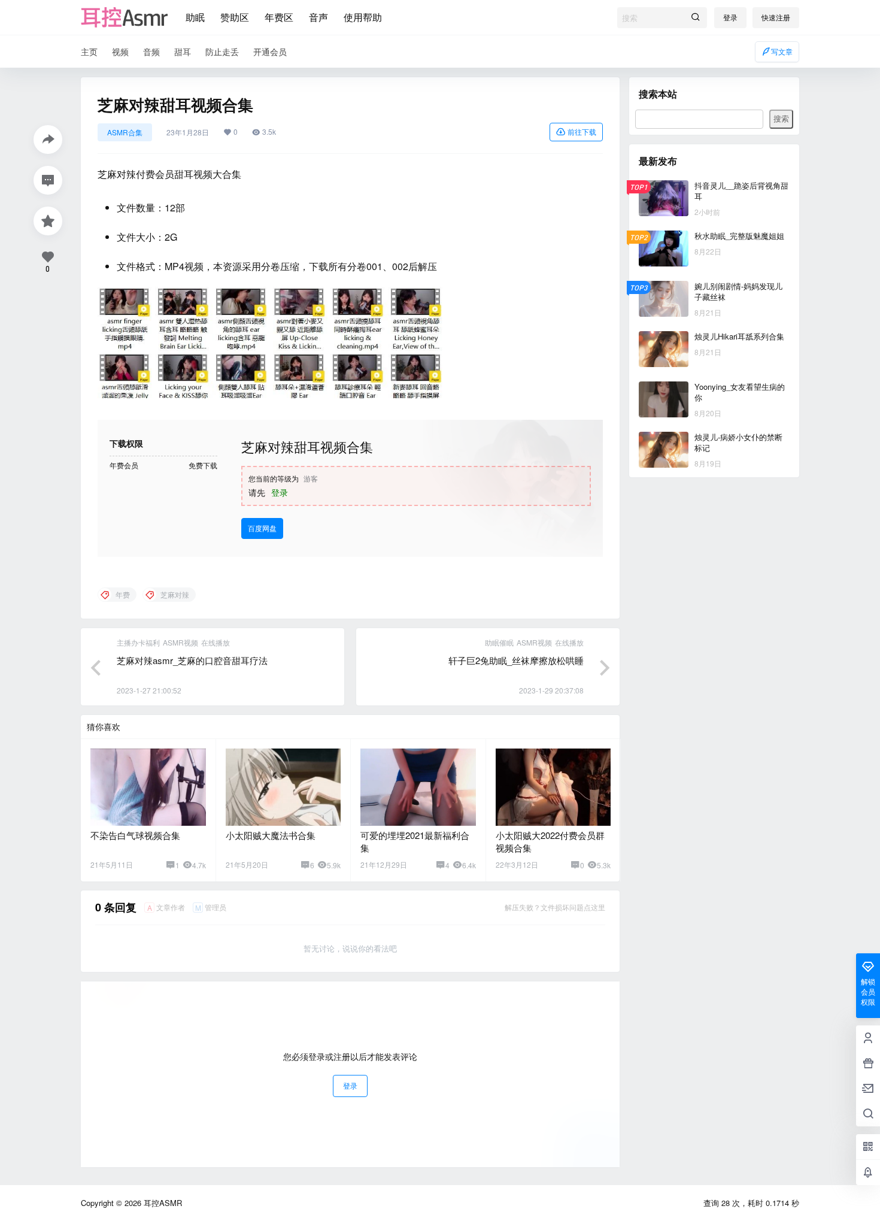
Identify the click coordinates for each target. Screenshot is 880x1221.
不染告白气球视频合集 (135, 835)
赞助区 (234, 17)
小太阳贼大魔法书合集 (270, 835)
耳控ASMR (161, 1202)
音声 (318, 17)
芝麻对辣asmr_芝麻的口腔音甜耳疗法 (192, 660)
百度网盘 (262, 528)
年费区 (279, 17)
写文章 (782, 51)
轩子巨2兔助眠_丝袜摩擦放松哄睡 (516, 660)
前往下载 (582, 131)
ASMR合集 (124, 132)
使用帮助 (363, 17)
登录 (730, 17)
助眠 (195, 17)
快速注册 (775, 17)
